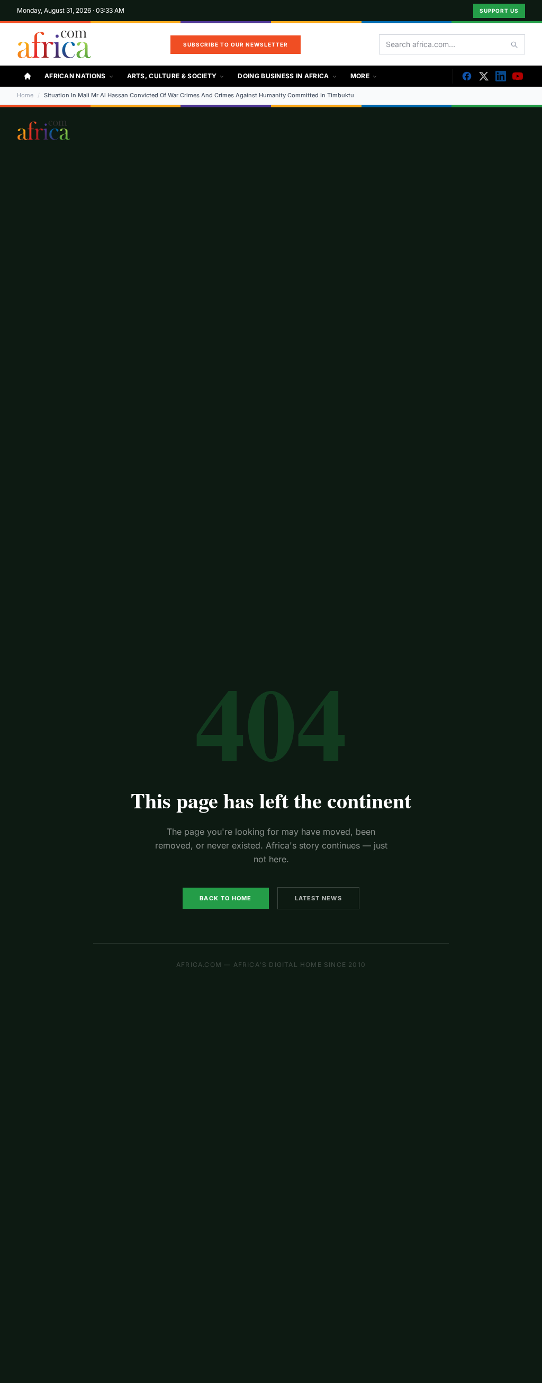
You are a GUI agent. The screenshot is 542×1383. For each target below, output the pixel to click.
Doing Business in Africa (283, 76)
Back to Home (225, 898)
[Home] (27, 76)
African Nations (75, 76)
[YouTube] (517, 76)
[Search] (514, 44)
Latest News (318, 898)
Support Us (499, 10)
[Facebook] (466, 76)
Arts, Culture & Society (172, 76)
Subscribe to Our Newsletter (235, 44)
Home (25, 95)
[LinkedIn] (500, 76)
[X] (483, 76)
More (359, 76)
